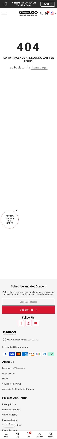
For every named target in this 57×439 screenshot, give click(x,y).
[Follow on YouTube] (36, 323)
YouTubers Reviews (11, 384)
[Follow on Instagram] (28, 323)
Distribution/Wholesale (13, 368)
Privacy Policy (9, 404)
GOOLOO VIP (8, 373)
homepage (39, 67)
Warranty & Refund (11, 409)
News (5, 378)
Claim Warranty (9, 414)
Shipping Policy (9, 420)
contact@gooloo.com (17, 347)
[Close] (17, 210)
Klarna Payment (9, 430)
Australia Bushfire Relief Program (18, 389)
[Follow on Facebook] (21, 323)
